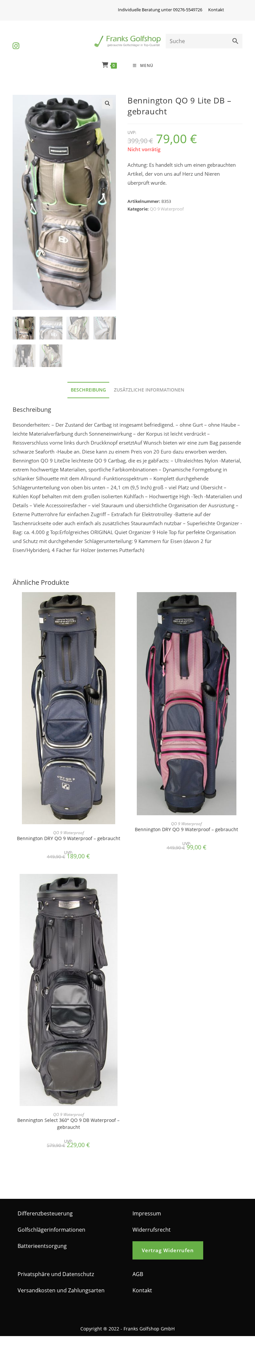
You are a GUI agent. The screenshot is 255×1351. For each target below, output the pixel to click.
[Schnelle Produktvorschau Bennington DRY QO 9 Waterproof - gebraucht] (122, 603)
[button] (107, 103)
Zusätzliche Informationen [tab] (149, 390)
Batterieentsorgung (42, 1246)
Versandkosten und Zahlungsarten (61, 1290)
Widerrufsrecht (151, 1229)
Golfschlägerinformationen (51, 1229)
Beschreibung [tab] (88, 390)
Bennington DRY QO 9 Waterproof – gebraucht (68, 838)
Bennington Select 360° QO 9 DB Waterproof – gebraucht (68, 1123)
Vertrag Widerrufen (168, 1250)
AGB (137, 1274)
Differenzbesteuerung (45, 1213)
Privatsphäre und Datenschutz (56, 1274)
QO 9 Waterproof (167, 209)
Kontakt (216, 10)
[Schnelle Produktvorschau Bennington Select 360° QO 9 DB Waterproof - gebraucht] (122, 885)
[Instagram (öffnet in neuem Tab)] (16, 40)
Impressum (146, 1213)
